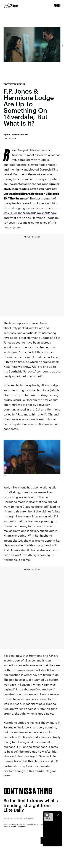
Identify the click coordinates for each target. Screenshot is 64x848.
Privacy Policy (20, 826)
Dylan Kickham (17, 135)
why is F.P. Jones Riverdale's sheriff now (30, 212)
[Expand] (46, 814)
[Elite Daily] (11, 5)
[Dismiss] (58, 814)
